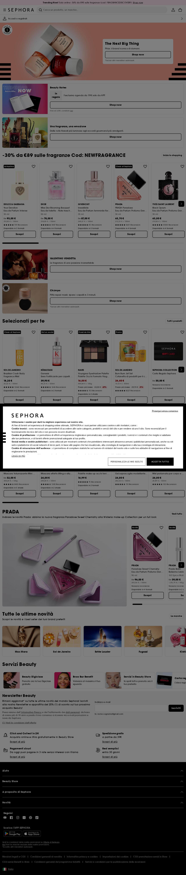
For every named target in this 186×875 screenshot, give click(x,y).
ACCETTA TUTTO (160, 461)
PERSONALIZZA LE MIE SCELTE (127, 461)
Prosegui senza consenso (165, 411)
